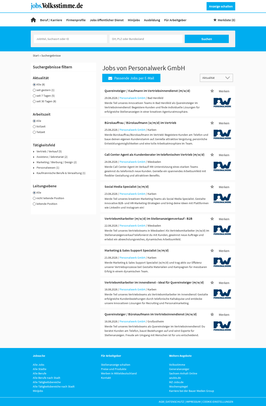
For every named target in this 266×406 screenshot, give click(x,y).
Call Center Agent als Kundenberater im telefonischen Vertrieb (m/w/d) (154, 154)
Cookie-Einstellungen (217, 402)
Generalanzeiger (179, 369)
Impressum (193, 402)
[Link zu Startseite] (58, 6)
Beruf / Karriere (51, 20)
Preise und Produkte (113, 369)
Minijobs (134, 20)
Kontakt (106, 378)
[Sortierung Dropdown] (228, 77)
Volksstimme (177, 365)
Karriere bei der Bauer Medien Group (191, 391)
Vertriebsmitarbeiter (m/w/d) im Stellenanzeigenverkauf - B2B (148, 218)
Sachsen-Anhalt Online (183, 373)
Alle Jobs (38, 365)
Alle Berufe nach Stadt (46, 378)
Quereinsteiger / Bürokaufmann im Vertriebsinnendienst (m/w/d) (151, 314)
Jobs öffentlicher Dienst (107, 20)
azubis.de (175, 378)
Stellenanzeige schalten (115, 365)
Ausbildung (152, 20)
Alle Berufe (39, 373)
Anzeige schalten (221, 6)
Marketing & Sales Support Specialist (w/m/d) (137, 250)
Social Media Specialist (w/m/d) (127, 186)
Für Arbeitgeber (175, 20)
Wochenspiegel (178, 386)
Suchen (206, 39)
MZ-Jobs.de (176, 382)
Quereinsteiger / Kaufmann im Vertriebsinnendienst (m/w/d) (147, 91)
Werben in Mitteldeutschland (119, 373)
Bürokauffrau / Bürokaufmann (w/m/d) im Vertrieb (140, 123)
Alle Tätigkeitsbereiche (47, 382)
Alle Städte (39, 369)
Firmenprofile (76, 20)
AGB (161, 402)
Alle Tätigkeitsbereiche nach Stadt (54, 386)
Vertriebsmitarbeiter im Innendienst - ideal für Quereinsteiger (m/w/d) (154, 282)
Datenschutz (175, 402)
